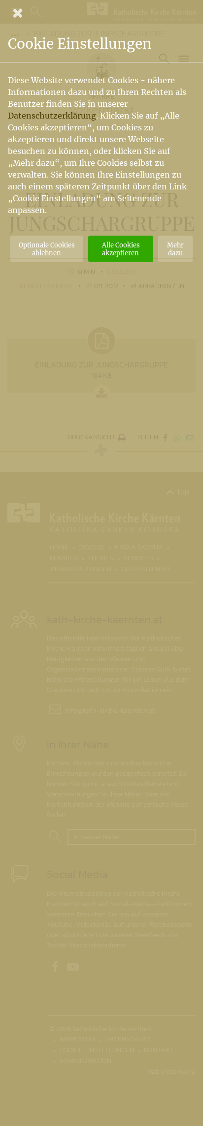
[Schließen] (101, 13)
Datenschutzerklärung (52, 116)
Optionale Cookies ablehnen (46, 249)
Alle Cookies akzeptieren (120, 249)
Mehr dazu (175, 249)
